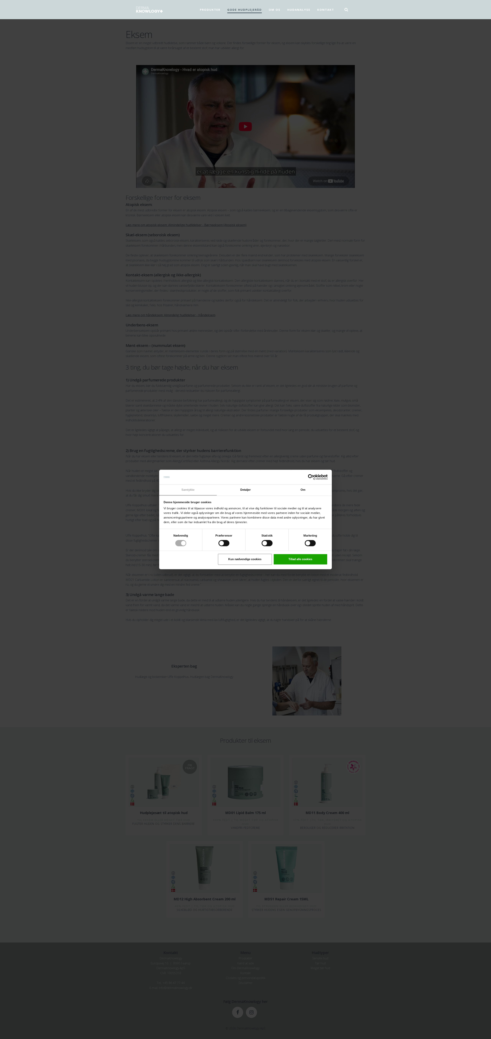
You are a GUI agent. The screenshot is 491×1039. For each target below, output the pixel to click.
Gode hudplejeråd (244, 10)
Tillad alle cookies (300, 559)
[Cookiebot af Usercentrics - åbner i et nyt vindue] (311, 477)
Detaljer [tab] (245, 489)
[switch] (223, 543)
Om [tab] (303, 489)
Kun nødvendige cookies (244, 559)
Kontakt (325, 10)
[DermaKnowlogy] (149, 10)
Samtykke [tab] (188, 489)
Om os (274, 10)
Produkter (210, 10)
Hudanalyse (298, 10)
